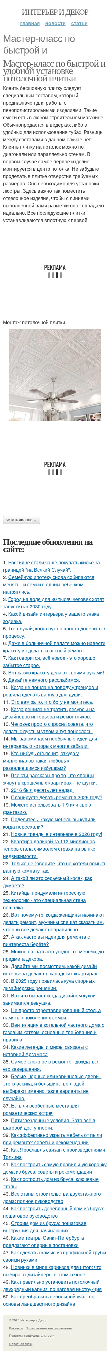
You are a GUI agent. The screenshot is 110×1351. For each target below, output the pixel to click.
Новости (55, 23)
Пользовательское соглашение (49, 1328)
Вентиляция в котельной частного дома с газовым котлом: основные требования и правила (53, 1032)
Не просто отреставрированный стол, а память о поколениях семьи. (52, 1014)
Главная (30, 23)
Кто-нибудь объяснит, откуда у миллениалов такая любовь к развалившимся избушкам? (41, 760)
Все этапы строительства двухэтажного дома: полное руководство (52, 1197)
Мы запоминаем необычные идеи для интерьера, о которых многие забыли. (50, 742)
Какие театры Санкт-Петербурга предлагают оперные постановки (43, 1241)
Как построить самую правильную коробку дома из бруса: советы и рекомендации (55, 1168)
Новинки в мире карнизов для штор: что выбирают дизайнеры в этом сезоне (52, 1271)
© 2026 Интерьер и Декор (28, 1320)
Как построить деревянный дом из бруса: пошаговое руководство (53, 1212)
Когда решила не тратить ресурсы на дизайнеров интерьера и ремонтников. (49, 713)
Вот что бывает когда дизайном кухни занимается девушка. (49, 999)
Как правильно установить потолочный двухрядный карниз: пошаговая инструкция (52, 1285)
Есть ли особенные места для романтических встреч (41, 1109)
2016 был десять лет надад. (42, 789)
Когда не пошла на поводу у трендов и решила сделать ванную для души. (50, 691)
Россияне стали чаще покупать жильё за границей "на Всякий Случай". (51, 566)
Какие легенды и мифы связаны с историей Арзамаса (45, 1050)
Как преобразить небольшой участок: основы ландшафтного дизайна (49, 1300)
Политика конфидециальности (31, 1335)
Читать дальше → (21, 520)
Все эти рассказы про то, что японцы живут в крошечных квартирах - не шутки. (50, 779)
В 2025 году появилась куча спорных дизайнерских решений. (49, 984)
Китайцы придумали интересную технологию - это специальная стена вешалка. (44, 900)
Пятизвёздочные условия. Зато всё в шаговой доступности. (49, 1124)
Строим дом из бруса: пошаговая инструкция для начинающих (44, 1226)
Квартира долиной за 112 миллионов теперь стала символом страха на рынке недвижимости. (49, 848)
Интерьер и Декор (55, 11)
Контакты (16, 1328)
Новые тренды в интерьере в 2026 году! (56, 833)
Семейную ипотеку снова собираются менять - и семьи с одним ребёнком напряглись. (48, 584)
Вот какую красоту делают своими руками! (56, 672)
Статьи (79, 23)
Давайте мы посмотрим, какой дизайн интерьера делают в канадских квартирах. (50, 970)
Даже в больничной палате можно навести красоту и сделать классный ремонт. (54, 647)
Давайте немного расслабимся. (44, 679)
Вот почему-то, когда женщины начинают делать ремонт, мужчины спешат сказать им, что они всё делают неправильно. (53, 922)
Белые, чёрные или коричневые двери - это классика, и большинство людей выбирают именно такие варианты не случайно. (52, 1087)
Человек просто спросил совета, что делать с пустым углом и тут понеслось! (48, 727)
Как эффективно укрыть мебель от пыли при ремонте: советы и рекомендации (52, 1138)
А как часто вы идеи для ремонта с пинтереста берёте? (46, 940)
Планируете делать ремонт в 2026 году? (56, 797)
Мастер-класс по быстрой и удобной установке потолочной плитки (54, 70)
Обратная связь (20, 1344)
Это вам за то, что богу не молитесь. (52, 701)
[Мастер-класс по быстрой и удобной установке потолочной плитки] (55, 375)
